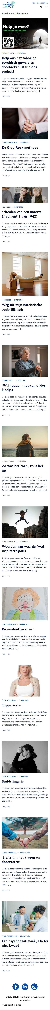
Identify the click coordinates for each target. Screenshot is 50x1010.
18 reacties (23, 776)
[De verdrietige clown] (25, 603)
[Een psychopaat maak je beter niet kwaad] (25, 916)
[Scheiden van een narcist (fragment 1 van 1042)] (25, 195)
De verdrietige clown (18, 629)
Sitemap (17, 1005)
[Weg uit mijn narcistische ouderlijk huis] (25, 274)
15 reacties (23, 624)
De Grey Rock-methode (20, 148)
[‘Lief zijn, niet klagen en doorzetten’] (25, 833)
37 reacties (24, 541)
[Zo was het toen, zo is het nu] (25, 441)
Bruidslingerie (12, 782)
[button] (41, 7)
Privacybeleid (7, 1005)
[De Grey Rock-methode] (25, 123)
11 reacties (21, 461)
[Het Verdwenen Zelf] (8, 4)
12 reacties (20, 380)
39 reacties (25, 936)
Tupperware (11, 706)
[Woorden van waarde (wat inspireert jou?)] (25, 522)
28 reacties (25, 852)
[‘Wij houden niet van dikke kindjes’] (25, 361)
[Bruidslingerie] (25, 757)
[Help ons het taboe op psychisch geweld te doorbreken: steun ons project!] (25, 33)
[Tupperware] (25, 681)
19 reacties (23, 700)
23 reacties (21, 53)
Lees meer (6, 96)
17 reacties (24, 142)
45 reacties (18, 300)
